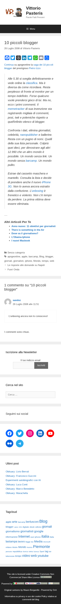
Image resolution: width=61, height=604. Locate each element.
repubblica (17, 551)
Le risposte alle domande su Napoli (26, 265)
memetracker (16, 108)
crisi (20, 527)
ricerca (25, 552)
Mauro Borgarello (31, 590)
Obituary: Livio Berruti (17, 471)
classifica (31, 83)
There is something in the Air (27, 230)
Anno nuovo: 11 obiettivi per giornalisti (33, 226)
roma (31, 551)
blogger (49, 256)
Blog (41, 256)
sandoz (17, 300)
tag (46, 551)
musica (29, 547)
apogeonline (14, 256)
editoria (38, 527)
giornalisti (18, 261)
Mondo (36, 261)
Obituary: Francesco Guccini (21, 476)
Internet (24, 536)
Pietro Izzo (34, 68)
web (52, 261)
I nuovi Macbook (20, 240)
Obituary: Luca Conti (17, 484)
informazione (12, 537)
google (38, 531)
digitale (26, 527)
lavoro (21, 541)
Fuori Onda (13, 269)
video (26, 555)
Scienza (36, 551)
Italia (52, 537)
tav (50, 551)
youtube (43, 555)
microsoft (46, 542)
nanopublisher (29, 134)
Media (38, 541)
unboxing (37, 190)
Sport (42, 551)
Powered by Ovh (49, 590)
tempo (45, 261)
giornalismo (13, 531)
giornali (8, 261)
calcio (16, 527)
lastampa (11, 541)
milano (9, 547)
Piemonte (41, 546)
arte (14, 521)
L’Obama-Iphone (20, 237)
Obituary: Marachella (17, 493)
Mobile (15, 547)
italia (45, 536)
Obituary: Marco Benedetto (20, 488)
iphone (28, 261)
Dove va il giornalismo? (24, 233)
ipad (32, 537)
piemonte (9, 551)
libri (32, 542)
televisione (10, 556)
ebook (32, 527)
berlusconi (32, 521)
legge (28, 542)
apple (24, 256)
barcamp (31, 160)
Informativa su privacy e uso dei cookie (23, 596)
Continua (9, 64)
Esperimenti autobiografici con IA (23, 480)
